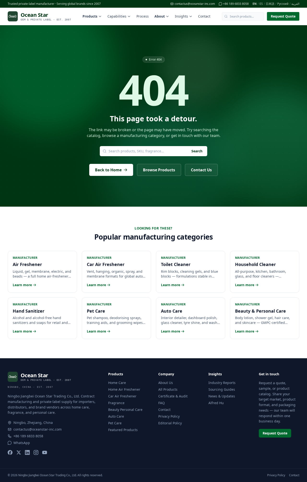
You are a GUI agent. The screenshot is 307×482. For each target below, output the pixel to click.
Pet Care (115, 423)
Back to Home (108, 170)
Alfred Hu (216, 403)
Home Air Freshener (124, 389)
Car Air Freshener (122, 396)
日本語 (270, 4)
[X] (18, 452)
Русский (283, 4)
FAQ (161, 403)
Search (196, 151)
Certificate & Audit (173, 396)
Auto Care (116, 416)
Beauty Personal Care (125, 409)
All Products (167, 389)
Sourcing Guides (221, 389)
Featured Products (123, 429)
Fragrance (116, 403)
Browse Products (159, 170)
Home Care (117, 382)
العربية (295, 4)
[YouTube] (44, 452)
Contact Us (201, 170)
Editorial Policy (170, 423)
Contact (204, 16)
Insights (181, 16)
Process (142, 16)
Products (90, 16)
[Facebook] (10, 452)
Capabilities (116, 16)
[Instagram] (36, 452)
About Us (165, 382)
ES (261, 4)
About (159, 16)
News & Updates (221, 396)
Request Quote (283, 16)
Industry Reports (222, 382)
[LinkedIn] (27, 452)
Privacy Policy (169, 416)
